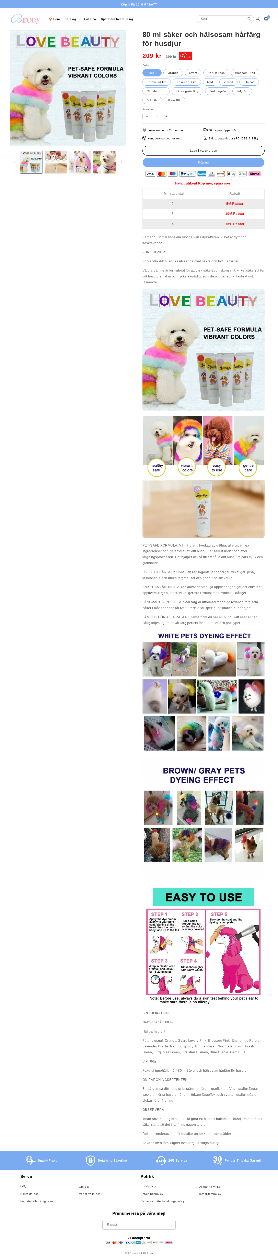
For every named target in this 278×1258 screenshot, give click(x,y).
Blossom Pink (245, 72)
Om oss (84, 1186)
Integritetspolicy (210, 1193)
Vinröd (228, 82)
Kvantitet (148, 109)
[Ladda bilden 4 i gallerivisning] (104, 162)
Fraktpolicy (148, 1186)
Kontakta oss (29, 1193)
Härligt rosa (216, 72)
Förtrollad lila (156, 82)
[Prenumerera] (170, 1225)
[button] (72, 19)
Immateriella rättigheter (36, 1201)
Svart (193, 72)
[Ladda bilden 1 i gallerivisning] (31, 162)
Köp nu (203, 162)
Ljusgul (152, 72)
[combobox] (225, 19)
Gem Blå (174, 100)
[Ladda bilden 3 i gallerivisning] (80, 162)
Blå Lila (152, 100)
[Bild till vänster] (14, 162)
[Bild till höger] (121, 162)
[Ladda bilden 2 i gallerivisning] (56, 162)
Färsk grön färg (187, 91)
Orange (173, 72)
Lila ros (249, 82)
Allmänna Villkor (210, 1186)
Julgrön (242, 91)
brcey (150, 1253)
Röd (210, 82)
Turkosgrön (217, 91)
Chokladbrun (156, 91)
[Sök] (249, 18)
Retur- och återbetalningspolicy (163, 1201)
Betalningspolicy (152, 1193)
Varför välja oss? (90, 1193)
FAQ (23, 1186)
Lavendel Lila (187, 82)
